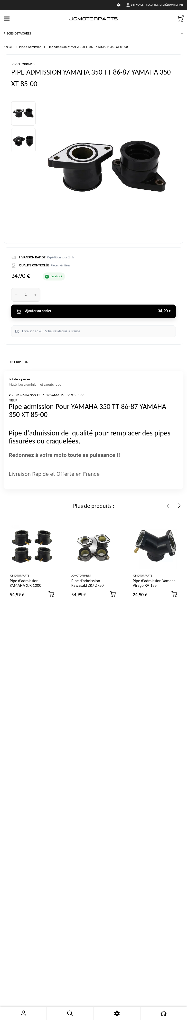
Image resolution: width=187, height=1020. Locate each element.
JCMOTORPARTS (23, 64)
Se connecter (154, 5)
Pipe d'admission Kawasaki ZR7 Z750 (87, 583)
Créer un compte (173, 5)
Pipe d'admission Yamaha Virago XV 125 (154, 583)
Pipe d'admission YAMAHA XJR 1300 (25, 583)
